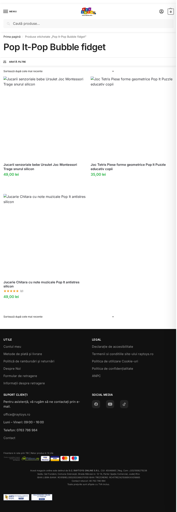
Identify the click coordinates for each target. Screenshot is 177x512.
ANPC (96, 376)
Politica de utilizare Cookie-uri (115, 361)
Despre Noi (12, 369)
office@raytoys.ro (16, 414)
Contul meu (12, 347)
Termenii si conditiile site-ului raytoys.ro (122, 354)
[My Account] (161, 12)
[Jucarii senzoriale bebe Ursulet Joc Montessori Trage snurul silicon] (44, 117)
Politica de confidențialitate (112, 369)
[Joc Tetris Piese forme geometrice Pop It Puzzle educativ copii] (132, 117)
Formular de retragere (20, 376)
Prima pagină (12, 36)
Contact (9, 438)
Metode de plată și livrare (22, 354)
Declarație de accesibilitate (112, 347)
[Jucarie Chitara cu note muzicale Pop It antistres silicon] (44, 235)
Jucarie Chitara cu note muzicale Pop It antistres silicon (41, 284)
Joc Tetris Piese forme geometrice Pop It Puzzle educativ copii (128, 167)
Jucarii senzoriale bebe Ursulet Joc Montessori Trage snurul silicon (40, 167)
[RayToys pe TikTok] (124, 404)
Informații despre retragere (24, 383)
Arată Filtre (17, 61)
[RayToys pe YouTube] (110, 404)
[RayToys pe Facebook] (96, 404)
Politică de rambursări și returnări (28, 361)
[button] (170, 12)
